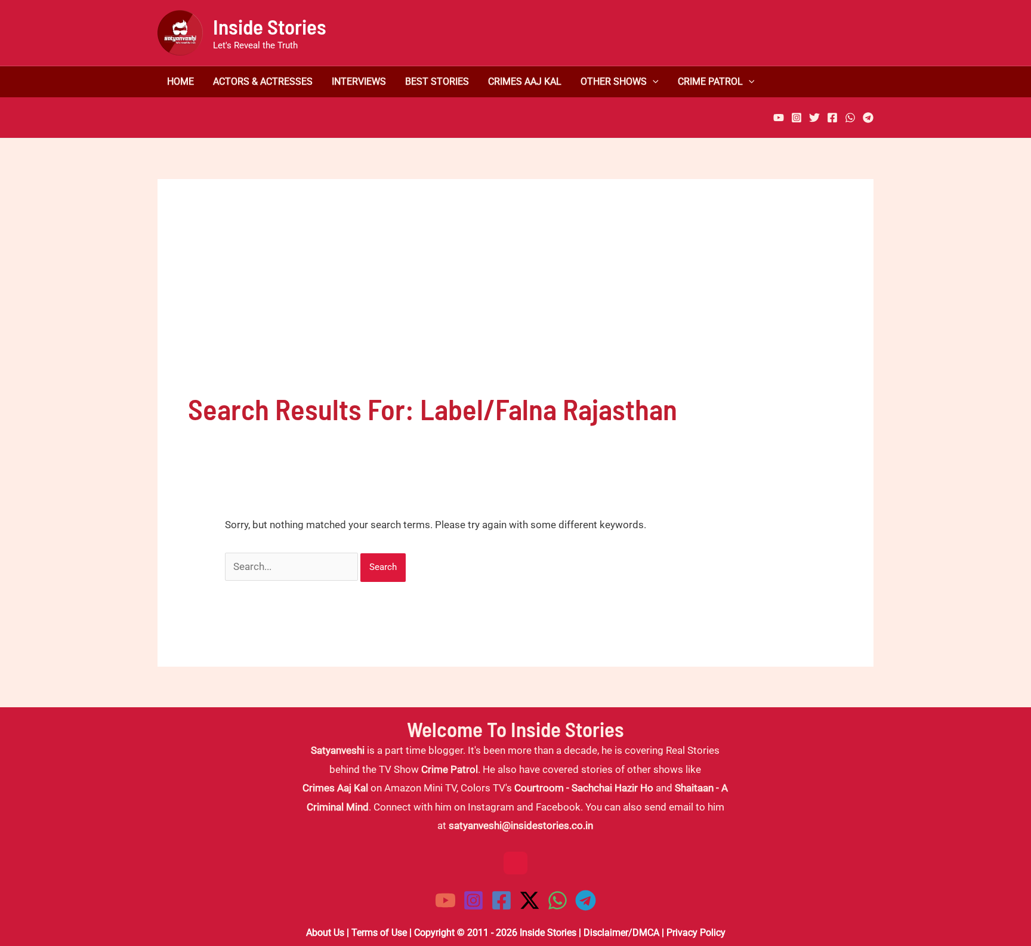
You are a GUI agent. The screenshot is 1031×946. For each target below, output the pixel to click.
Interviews (359, 82)
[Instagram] (796, 117)
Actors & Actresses (263, 82)
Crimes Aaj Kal (524, 82)
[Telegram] (868, 117)
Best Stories (437, 82)
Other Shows (614, 82)
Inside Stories (269, 26)
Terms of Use (379, 932)
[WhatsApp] (850, 117)
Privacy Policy (696, 932)
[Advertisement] (515, 299)
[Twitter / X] (529, 900)
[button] (653, 82)
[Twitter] (814, 117)
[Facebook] (832, 117)
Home (180, 82)
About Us (325, 932)
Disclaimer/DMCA (621, 932)
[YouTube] (778, 117)
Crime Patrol (710, 82)
